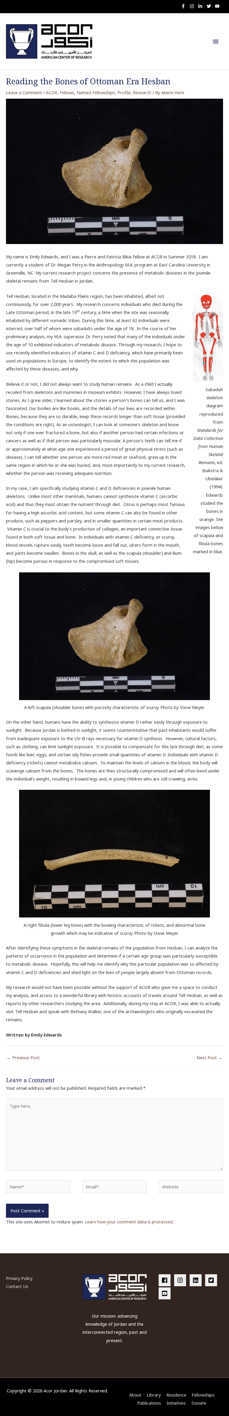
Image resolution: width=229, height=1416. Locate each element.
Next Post (209, 1057)
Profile (124, 92)
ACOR (51, 92)
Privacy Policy (19, 1278)
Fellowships (203, 1395)
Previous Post (23, 1057)
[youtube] (218, 6)
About (135, 1395)
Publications (149, 1403)
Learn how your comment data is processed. (129, 1222)
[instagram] (193, 6)
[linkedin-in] (201, 6)
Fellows (67, 92)
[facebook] (166, 1280)
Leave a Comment (24, 92)
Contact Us (17, 1286)
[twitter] (210, 6)
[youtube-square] (165, 1293)
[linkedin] (197, 1280)
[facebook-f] (184, 6)
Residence (176, 1395)
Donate (198, 1403)
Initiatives (176, 1403)
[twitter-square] (212, 1280)
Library (154, 1395)
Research (142, 92)
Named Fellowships (96, 92)
